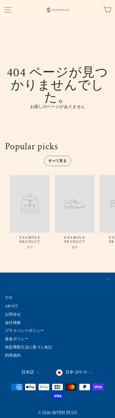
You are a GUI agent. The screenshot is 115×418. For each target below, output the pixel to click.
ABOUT (12, 306)
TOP (8, 298)
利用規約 (13, 355)
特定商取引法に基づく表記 (28, 347)
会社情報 (13, 322)
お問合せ (13, 314)
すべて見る (57, 161)
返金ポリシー (17, 339)
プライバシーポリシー (24, 330)
